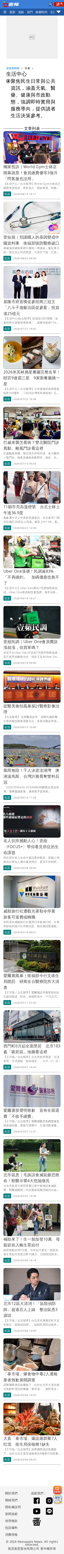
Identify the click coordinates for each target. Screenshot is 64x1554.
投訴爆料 (11, 1528)
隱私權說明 (11, 1507)
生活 (53, 12)
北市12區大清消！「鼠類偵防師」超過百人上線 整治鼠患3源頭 (30, 1309)
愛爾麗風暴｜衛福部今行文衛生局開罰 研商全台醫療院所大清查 (31, 981)
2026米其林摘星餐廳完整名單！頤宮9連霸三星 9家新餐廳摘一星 (31, 378)
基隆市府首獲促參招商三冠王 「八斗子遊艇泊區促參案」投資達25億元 (31, 307)
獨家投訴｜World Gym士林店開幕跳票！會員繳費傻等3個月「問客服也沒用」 (30, 172)
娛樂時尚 (41, 12)
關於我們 (11, 1493)
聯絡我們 (11, 1500)
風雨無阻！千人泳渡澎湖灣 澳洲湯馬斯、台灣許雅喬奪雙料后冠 (31, 776)
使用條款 (11, 1521)
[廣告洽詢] (57, 1499)
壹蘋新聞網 (12, 68)
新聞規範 (11, 1514)
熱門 (30, 12)
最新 (13, 12)
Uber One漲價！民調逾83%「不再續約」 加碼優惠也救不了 (31, 577)
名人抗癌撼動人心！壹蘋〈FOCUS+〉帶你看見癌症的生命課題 (31, 846)
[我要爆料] (57, 1490)
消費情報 (11, 1534)
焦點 (21, 12)
